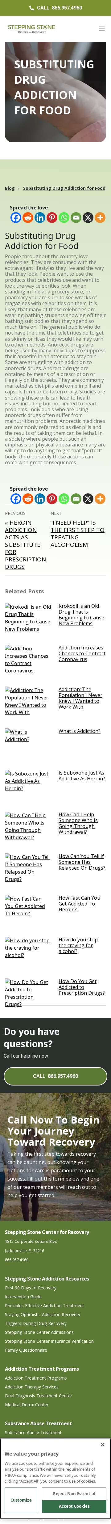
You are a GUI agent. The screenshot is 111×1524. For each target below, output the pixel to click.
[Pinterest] (52, 217)
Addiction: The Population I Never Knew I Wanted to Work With (80, 698)
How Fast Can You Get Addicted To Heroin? (79, 903)
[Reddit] (28, 217)
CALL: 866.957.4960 (55, 1076)
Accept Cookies (74, 1506)
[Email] (76, 217)
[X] (88, 217)
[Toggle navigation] (101, 29)
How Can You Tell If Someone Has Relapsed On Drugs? (82, 862)
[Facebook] (15, 217)
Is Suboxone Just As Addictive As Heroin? (82, 775)
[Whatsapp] (64, 217)
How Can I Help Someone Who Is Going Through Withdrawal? (78, 823)
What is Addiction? (80, 731)
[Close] (102, 1444)
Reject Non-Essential (74, 1493)
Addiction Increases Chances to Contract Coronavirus (82, 653)
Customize (21, 1500)
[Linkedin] (40, 217)
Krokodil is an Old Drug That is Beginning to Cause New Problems (81, 615)
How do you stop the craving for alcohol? (78, 945)
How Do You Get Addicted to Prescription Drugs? (82, 987)
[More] (100, 217)
